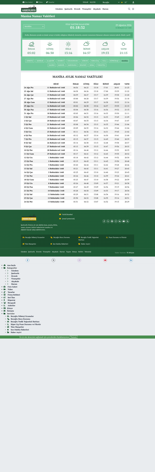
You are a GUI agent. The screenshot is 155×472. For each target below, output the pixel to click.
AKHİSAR (40, 61)
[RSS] (127, 221)
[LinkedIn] (119, 221)
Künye (10, 308)
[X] (108, 221)
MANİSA (125, 61)
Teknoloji (88, 252)
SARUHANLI (72, 65)
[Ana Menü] (133, 9)
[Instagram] (116, 221)
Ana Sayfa (11, 265)
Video (40, 2)
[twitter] (53, 260)
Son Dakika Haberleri (60, 244)
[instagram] (79, 260)
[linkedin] (131, 260)
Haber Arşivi (85, 244)
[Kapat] (153, 337)
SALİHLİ (52, 65)
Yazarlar (51, 2)
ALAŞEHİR (50, 61)
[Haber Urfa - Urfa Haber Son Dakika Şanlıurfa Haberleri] (29, 9)
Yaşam (68, 252)
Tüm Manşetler (30, 244)
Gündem (59, 9)
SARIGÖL (61, 65)
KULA (104, 61)
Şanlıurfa (68, 9)
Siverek (77, 9)
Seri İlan (11, 297)
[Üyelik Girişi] (132, 2)
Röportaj (11, 300)
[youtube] (105, 260)
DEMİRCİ (60, 61)
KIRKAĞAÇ (95, 61)
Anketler (11, 305)
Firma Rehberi (13, 295)
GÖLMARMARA (72, 61)
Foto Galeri (29, 2)
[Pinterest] (112, 221)
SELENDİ (83, 65)
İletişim (10, 311)
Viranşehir (86, 9)
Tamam (74, 337)
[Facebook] (104, 221)
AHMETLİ (29, 61)
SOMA (92, 65)
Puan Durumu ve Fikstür (118, 237)
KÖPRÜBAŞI (114, 61)
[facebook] (27, 260)
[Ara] (129, 9)
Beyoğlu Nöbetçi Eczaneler (35, 237)
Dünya (74, 252)
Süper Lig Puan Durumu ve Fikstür (26, 324)
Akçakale (97, 9)
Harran (105, 9)
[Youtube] (123, 221)
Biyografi (11, 303)
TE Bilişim (130, 253)
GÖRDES (85, 61)
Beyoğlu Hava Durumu (61, 237)
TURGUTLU (101, 65)
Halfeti (80, 252)
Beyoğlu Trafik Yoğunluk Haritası (88, 238)
